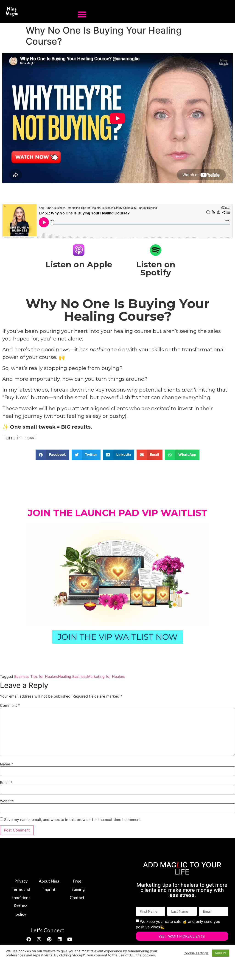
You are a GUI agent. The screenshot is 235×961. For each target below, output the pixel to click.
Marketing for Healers (106, 676)
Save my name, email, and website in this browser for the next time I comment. (73, 819)
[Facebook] (28, 939)
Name (6, 764)
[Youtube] (70, 939)
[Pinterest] (49, 939)
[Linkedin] (59, 939)
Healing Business (72, 676)
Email (6, 782)
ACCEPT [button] (221, 953)
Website (7, 801)
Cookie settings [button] (196, 953)
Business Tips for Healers (36, 676)
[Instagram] (39, 939)
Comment (10, 705)
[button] (82, 14)
